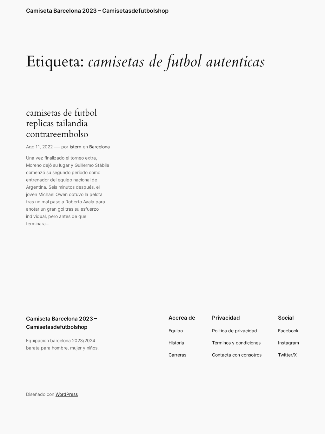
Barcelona (99, 146)
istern (75, 146)
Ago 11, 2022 (39, 146)
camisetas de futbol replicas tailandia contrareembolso (61, 123)
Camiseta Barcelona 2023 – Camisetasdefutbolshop (97, 10)
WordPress (67, 394)
